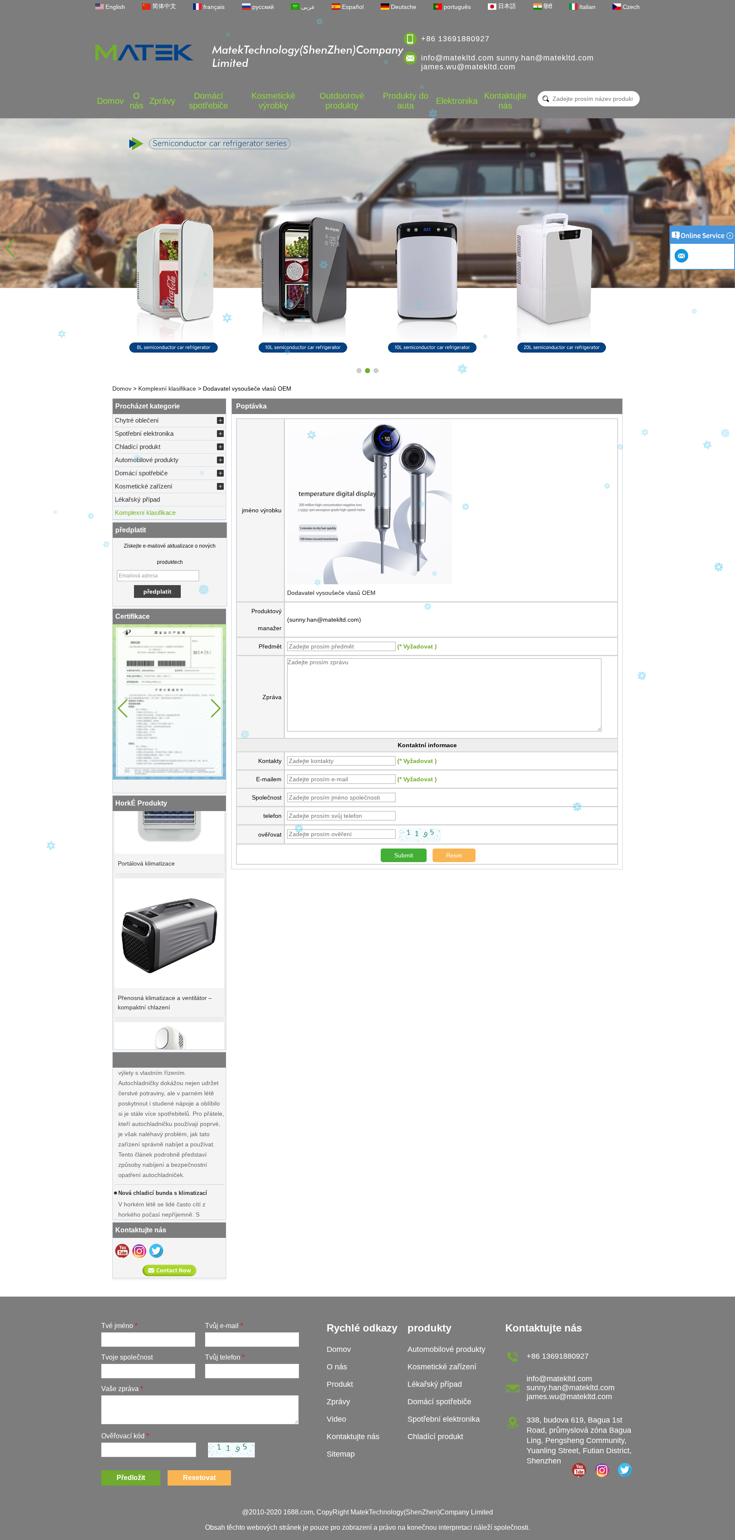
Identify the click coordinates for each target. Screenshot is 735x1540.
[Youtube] (122, 1250)
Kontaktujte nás (505, 100)
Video (336, 1419)
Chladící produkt (137, 446)
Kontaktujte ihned (169, 1270)
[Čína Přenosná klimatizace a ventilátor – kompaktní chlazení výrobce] (169, 912)
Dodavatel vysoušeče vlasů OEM (331, 592)
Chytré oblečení (137, 420)
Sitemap (341, 1454)
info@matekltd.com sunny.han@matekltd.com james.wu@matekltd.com (507, 62)
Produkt (340, 1384)
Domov (110, 101)
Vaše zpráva (122, 1388)
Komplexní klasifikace (167, 388)
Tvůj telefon (225, 1357)
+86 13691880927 (455, 38)
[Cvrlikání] (156, 1250)
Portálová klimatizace (146, 842)
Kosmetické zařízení (143, 486)
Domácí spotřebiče (208, 100)
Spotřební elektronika (144, 433)
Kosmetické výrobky (273, 100)
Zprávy (162, 101)
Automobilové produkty (147, 459)
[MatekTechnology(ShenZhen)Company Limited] (144, 52)
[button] (359, 370)
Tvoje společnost (127, 1357)
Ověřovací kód (125, 1436)
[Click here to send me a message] (683, 256)
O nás (136, 100)
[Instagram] (139, 1250)
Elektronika (457, 101)
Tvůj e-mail (224, 1325)
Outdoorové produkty (341, 100)
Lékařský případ (137, 499)
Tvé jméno (119, 1325)
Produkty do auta (405, 100)
